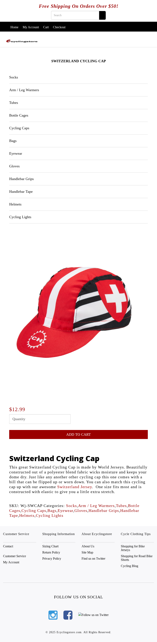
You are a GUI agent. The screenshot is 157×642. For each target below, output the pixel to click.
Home (14, 27)
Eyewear (15, 153)
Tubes (13, 103)
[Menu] (149, 37)
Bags (13, 141)
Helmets (15, 204)
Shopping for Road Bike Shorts (137, 557)
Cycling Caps (19, 128)
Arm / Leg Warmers (24, 90)
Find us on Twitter (93, 558)
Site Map (87, 552)
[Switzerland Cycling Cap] (76, 315)
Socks (13, 77)
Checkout (59, 27)
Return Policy (51, 552)
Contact (8, 546)
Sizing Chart (50, 546)
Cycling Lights (20, 217)
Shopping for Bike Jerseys (133, 548)
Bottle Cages (18, 115)
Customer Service (14, 556)
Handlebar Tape (21, 191)
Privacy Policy (51, 558)
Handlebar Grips (21, 179)
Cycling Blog (129, 566)
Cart (46, 27)
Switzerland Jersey (74, 486)
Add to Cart (78, 434)
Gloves (14, 166)
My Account (31, 27)
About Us (88, 546)
